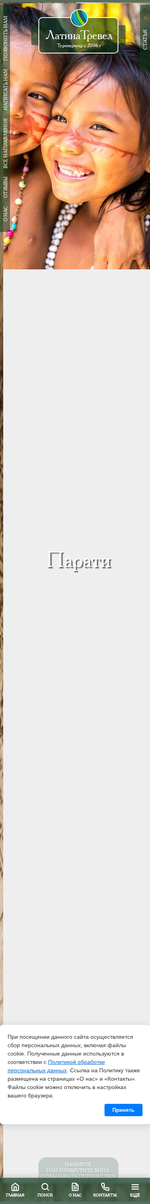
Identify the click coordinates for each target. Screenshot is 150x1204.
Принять (123, 1110)
